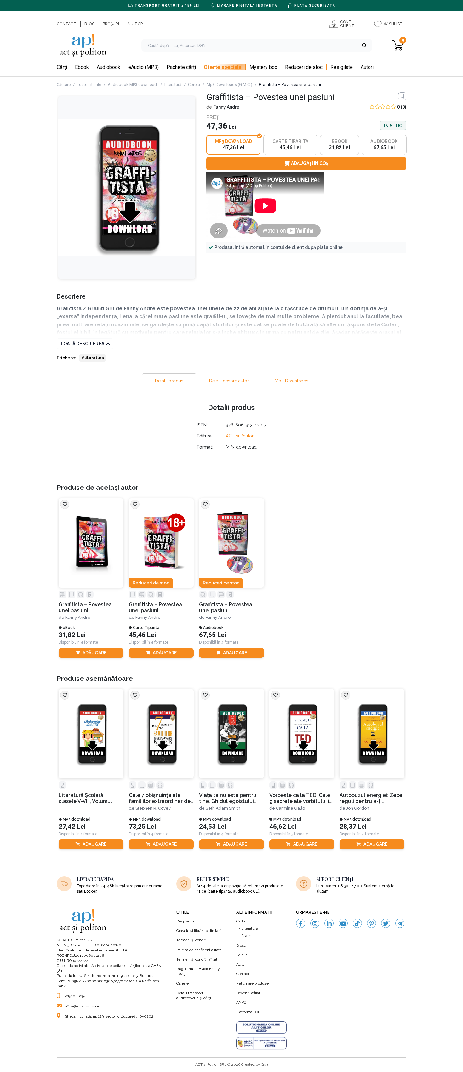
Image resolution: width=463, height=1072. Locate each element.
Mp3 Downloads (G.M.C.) (229, 84)
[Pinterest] (371, 923)
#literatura (92, 358)
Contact (242, 974)
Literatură (172, 84)
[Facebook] (300, 923)
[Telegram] (399, 923)
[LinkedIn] (329, 923)
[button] (364, 45)
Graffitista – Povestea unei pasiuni (85, 607)
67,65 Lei (212, 635)
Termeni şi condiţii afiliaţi (197, 959)
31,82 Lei (72, 635)
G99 (264, 1064)
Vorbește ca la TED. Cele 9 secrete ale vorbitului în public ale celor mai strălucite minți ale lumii (300, 798)
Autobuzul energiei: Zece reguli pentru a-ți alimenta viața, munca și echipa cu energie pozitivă (371, 798)
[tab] (169, 380)
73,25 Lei (142, 826)
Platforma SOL (248, 1012)
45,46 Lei (142, 635)
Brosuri (242, 945)
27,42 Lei (72, 826)
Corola (194, 84)
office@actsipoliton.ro (82, 1006)
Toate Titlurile (89, 84)
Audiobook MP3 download (133, 84)
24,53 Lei (212, 826)
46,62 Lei (282, 826)
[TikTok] (357, 923)
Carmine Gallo (290, 808)
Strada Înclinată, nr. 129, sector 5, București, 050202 (109, 1016)
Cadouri (242, 921)
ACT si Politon (240, 435)
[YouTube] (343, 923)
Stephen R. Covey (153, 808)
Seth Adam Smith (223, 808)
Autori (241, 964)
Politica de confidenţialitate (199, 950)
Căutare (64, 84)
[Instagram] (314, 923)
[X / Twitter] (385, 923)
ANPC (241, 1002)
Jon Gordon (357, 808)
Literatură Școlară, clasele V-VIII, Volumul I (87, 798)
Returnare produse (252, 983)
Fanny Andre (226, 107)
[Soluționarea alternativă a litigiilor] (261, 1043)
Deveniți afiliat (248, 993)
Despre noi (185, 921)
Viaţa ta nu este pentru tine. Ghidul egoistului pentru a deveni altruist (228, 798)
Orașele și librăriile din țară (199, 930)
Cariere (182, 983)
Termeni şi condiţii (192, 940)
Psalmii (247, 936)
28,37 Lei (353, 826)
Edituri (242, 955)
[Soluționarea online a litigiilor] (261, 1027)
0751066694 (75, 996)
